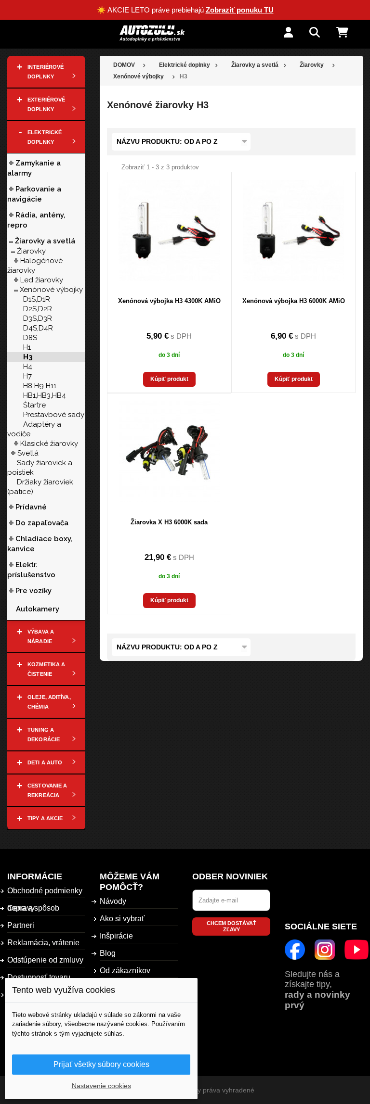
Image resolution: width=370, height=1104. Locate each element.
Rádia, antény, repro (36, 220)
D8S (30, 337)
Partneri (20, 925)
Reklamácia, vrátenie (43, 943)
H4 (27, 366)
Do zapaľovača (41, 523)
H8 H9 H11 (39, 385)
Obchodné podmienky (44, 891)
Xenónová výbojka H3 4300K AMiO (169, 301)
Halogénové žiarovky (35, 265)
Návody (113, 901)
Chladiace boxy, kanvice (40, 543)
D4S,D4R (38, 328)
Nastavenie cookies (101, 1086)
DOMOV (124, 65)
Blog (108, 953)
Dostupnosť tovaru (38, 977)
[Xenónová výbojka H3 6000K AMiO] (293, 230)
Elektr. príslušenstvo (31, 569)
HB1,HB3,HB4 (44, 395)
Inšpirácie (116, 936)
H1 (27, 347)
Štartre (34, 405)
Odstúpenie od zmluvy (45, 960)
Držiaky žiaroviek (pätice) (40, 487)
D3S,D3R (37, 318)
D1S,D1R (36, 299)
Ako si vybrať (122, 918)
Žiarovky (31, 251)
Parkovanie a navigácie (34, 194)
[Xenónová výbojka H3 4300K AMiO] (169, 230)
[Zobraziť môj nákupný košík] (349, 33)
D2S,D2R (37, 309)
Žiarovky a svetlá (45, 241)
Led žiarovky (41, 280)
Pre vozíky (33, 590)
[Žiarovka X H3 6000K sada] (169, 451)
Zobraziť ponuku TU (240, 10)
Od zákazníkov (125, 970)
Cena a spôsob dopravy (33, 908)
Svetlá (28, 453)
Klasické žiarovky (49, 443)
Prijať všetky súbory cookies (101, 1064)
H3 (28, 357)
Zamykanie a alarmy (34, 168)
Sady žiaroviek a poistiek (39, 467)
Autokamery (37, 609)
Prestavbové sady (53, 414)
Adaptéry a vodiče (34, 429)
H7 (27, 376)
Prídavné (31, 507)
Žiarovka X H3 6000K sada (169, 522)
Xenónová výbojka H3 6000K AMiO (293, 301)
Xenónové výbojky (51, 289)
